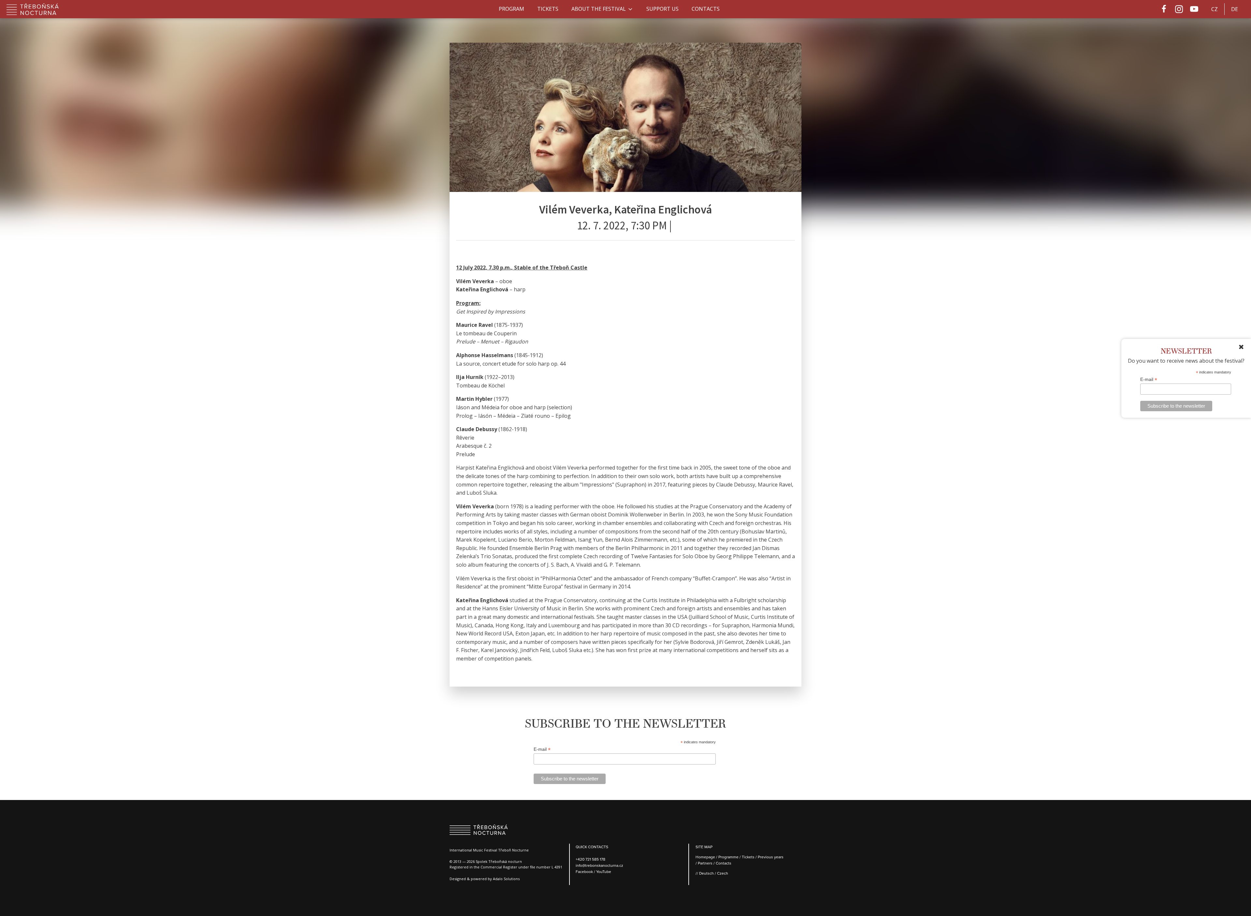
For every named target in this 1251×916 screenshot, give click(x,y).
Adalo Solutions (506, 878)
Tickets (547, 8)
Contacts (706, 8)
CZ (1214, 9)
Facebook (585, 871)
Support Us (662, 8)
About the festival (598, 8)
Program (511, 8)
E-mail (1148, 379)
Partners (705, 863)
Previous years (771, 857)
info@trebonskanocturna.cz (599, 865)
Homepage (705, 857)
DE (1234, 9)
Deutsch (706, 873)
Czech (722, 873)
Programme (728, 857)
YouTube (603, 871)
